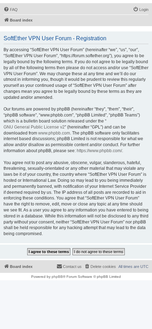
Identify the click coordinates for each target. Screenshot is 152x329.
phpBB (57, 277)
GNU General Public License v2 (34, 127)
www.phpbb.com (54, 133)
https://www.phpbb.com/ (99, 150)
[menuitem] (11, 9)
